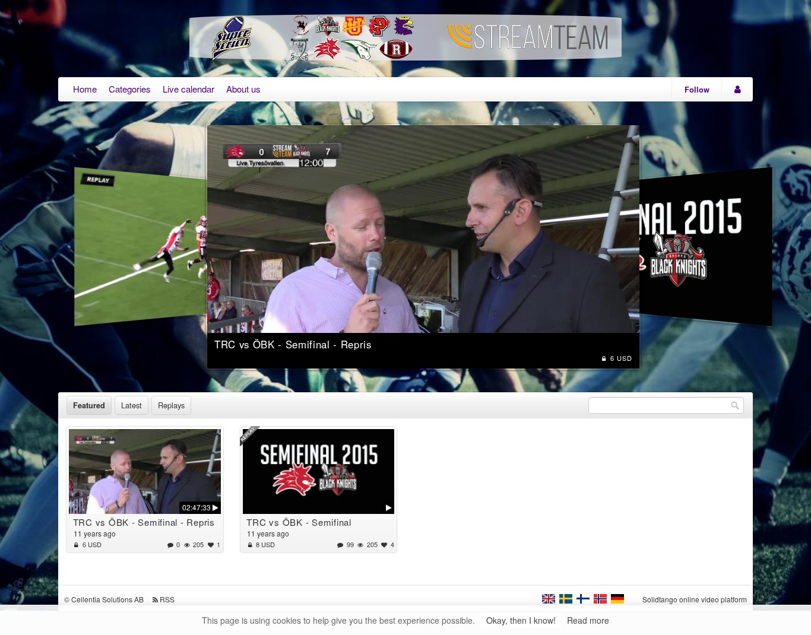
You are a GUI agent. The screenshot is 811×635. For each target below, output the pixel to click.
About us (243, 88)
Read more (588, 620)
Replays (171, 405)
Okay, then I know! (521, 620)
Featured (89, 405)
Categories (130, 88)
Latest (131, 405)
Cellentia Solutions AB (107, 599)
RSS (167, 599)
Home (85, 88)
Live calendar (188, 88)
